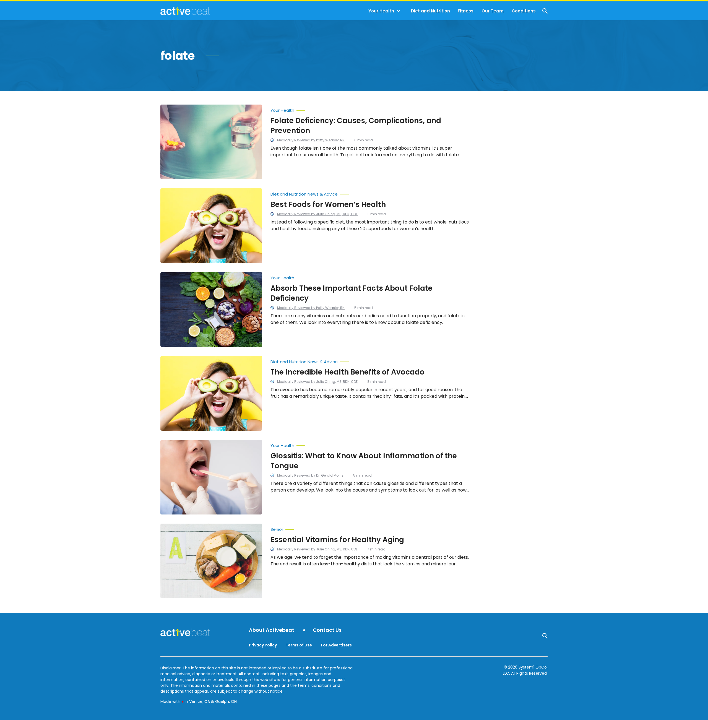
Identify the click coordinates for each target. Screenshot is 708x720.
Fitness (465, 11)
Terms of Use (299, 645)
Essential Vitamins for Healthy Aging (337, 540)
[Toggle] (398, 11)
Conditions (524, 11)
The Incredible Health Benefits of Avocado (347, 372)
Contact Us (327, 630)
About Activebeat (271, 630)
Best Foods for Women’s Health (328, 204)
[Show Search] (545, 11)
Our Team (492, 11)
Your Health (381, 11)
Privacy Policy (263, 645)
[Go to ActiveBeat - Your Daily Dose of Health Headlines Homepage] (185, 11)
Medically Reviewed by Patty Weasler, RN (311, 140)
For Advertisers (336, 645)
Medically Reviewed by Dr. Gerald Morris (310, 475)
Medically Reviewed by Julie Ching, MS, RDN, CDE (317, 214)
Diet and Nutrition (430, 11)
